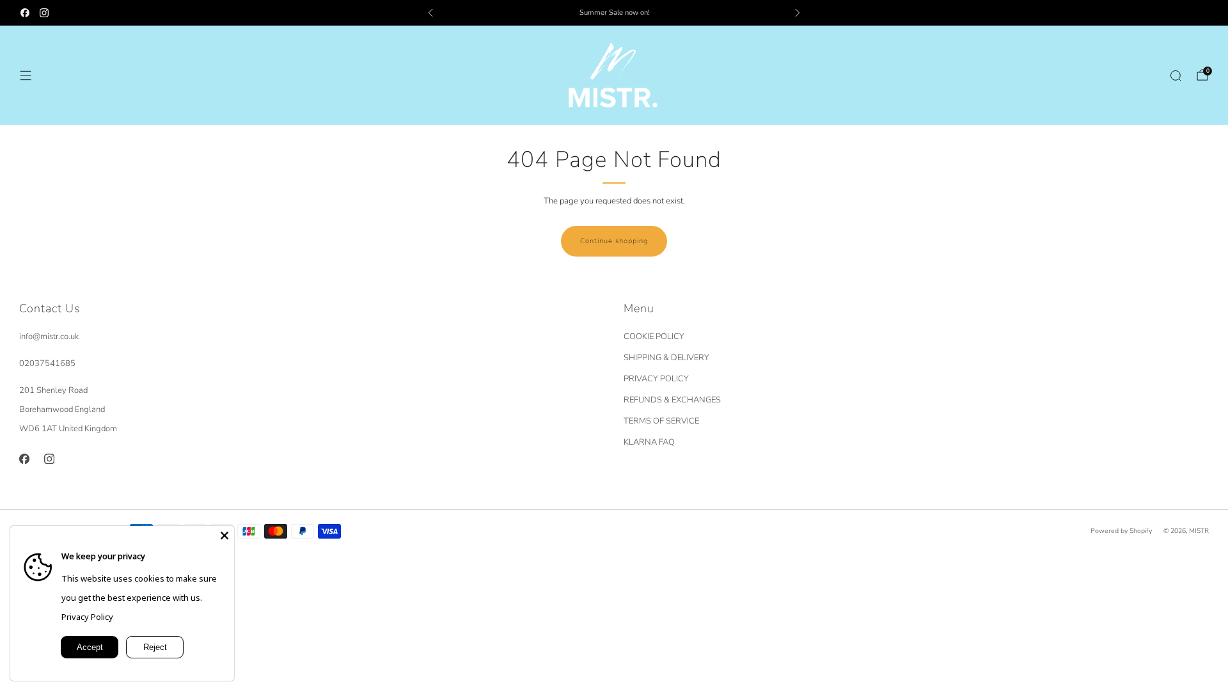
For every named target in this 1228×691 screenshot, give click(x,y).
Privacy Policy (87, 617)
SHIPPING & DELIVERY (666, 357)
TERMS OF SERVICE (661, 421)
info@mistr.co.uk (49, 336)
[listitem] (614, 12)
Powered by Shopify (1121, 531)
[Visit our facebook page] (25, 12)
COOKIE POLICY (654, 336)
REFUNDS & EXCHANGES (672, 400)
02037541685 (47, 363)
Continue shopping (614, 241)
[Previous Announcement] (430, 12)
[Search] (1175, 75)
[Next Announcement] (797, 12)
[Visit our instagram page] (44, 12)
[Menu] (25, 75)
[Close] (224, 535)
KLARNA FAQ (649, 442)
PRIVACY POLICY (656, 379)
